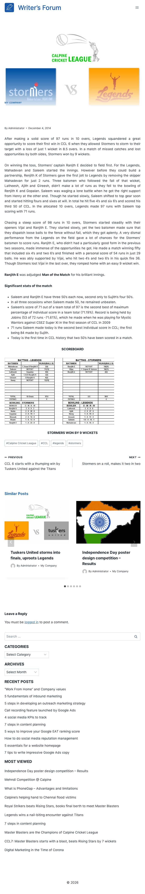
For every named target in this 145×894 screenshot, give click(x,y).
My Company (13, 102)
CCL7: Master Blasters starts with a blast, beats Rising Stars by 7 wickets (60, 841)
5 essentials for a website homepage (33, 745)
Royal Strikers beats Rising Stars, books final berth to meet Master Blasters (62, 806)
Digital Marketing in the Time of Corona (34, 850)
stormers (75, 443)
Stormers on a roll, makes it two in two (111, 461)
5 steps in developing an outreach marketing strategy (45, 703)
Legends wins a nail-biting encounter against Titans (44, 815)
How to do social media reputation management (41, 738)
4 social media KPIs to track (26, 717)
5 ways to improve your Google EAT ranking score (42, 731)
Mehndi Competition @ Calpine (28, 780)
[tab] (65, 586)
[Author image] (13, 566)
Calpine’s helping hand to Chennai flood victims (40, 797)
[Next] (134, 542)
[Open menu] (136, 7)
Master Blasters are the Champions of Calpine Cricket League (51, 832)
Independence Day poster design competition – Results (106, 558)
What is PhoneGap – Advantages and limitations (41, 788)
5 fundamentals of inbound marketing (33, 696)
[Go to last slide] (11, 542)
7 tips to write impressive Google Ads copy (37, 752)
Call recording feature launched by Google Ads (40, 710)
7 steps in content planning (25, 724)
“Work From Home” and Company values (35, 689)
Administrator (16, 128)
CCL (44, 443)
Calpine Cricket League (21, 443)
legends (58, 443)
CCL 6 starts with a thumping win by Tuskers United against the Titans (32, 463)
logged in (32, 622)
